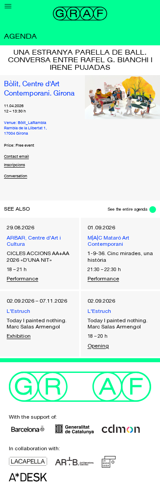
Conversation (15, 176)
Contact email (16, 157)
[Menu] (8, 6)
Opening (98, 346)
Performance (22, 279)
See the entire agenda (128, 209)
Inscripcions (14, 165)
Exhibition (19, 336)
